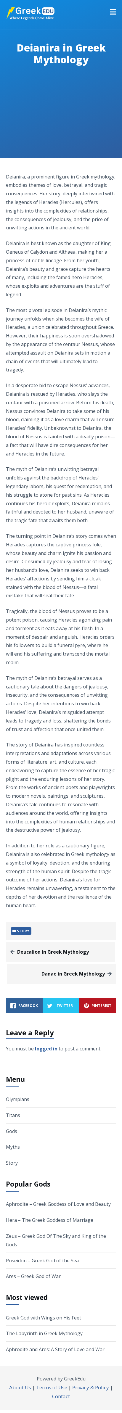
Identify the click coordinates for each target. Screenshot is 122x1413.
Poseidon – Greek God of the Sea (42, 1260)
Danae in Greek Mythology (73, 974)
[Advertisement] (61, 119)
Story (12, 1163)
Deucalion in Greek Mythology (53, 952)
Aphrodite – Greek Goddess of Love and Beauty (58, 1204)
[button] (113, 12)
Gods (11, 1131)
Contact (61, 1396)
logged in (46, 1048)
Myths (13, 1147)
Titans (13, 1115)
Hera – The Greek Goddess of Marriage (49, 1220)
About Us (20, 1387)
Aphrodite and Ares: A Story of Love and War (55, 1349)
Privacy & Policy (90, 1387)
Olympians (17, 1099)
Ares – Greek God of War (33, 1276)
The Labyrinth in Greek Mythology (44, 1333)
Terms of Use (51, 1387)
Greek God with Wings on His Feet (43, 1317)
